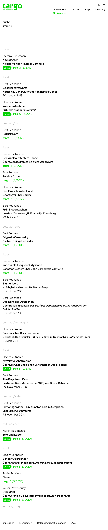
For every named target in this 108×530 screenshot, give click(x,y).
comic (6, 49)
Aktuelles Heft (60, 11)
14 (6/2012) (13, 180)
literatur (7, 77)
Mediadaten (25, 522)
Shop (87, 9)
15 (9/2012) (13, 138)
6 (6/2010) (21, 439)
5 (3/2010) (21, 500)
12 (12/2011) (13, 245)
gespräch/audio (12, 396)
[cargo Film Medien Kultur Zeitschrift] (12, 9)
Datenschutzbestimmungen (51, 522)
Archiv (75, 9)
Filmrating (100, 9)
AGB (73, 522)
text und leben (11, 424)
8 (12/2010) (22, 369)
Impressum (8, 522)
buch (6, 22)
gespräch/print (11, 123)
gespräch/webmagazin (16, 322)
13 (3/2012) (21, 68)
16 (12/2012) (22, 114)
